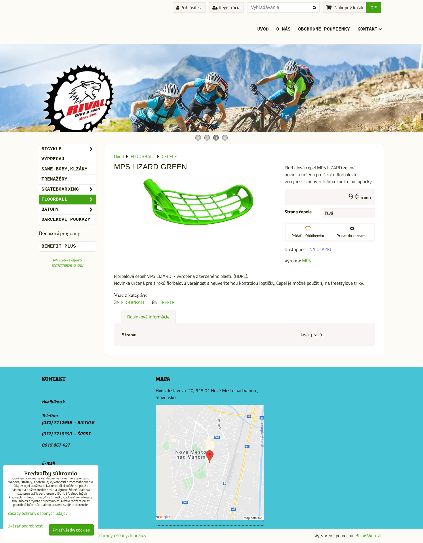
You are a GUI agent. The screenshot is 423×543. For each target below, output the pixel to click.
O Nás (283, 29)
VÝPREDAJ (52, 159)
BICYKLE (51, 149)
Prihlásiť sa (191, 7)
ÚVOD (263, 29)
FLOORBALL (133, 302)
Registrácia (229, 7)
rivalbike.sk (53, 401)
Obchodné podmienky (324, 29)
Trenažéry (54, 179)
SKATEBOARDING (60, 189)
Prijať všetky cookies (71, 530)
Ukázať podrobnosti (25, 526)
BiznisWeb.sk (368, 535)
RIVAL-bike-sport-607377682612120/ (67, 262)
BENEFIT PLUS (58, 246)
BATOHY (50, 209)
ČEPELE (167, 302)
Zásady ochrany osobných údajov (114, 535)
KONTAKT (367, 29)
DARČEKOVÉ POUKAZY (65, 219)
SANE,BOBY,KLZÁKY (64, 169)
